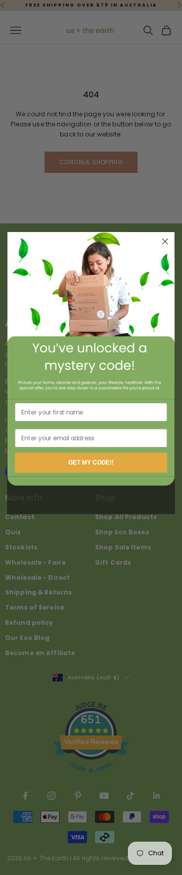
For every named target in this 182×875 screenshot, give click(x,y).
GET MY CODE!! (91, 462)
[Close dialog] (165, 241)
